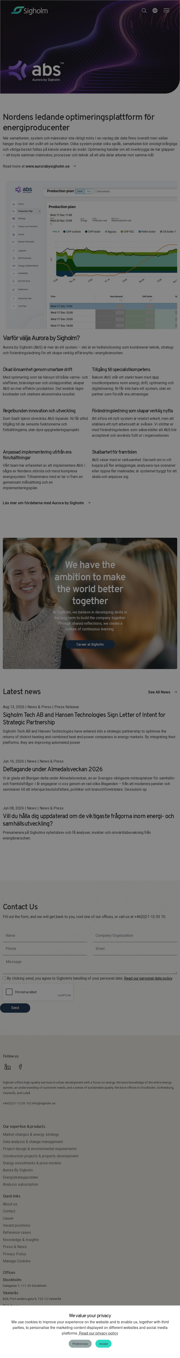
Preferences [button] (80, 1344)
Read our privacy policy (98, 1333)
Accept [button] (103, 1344)
